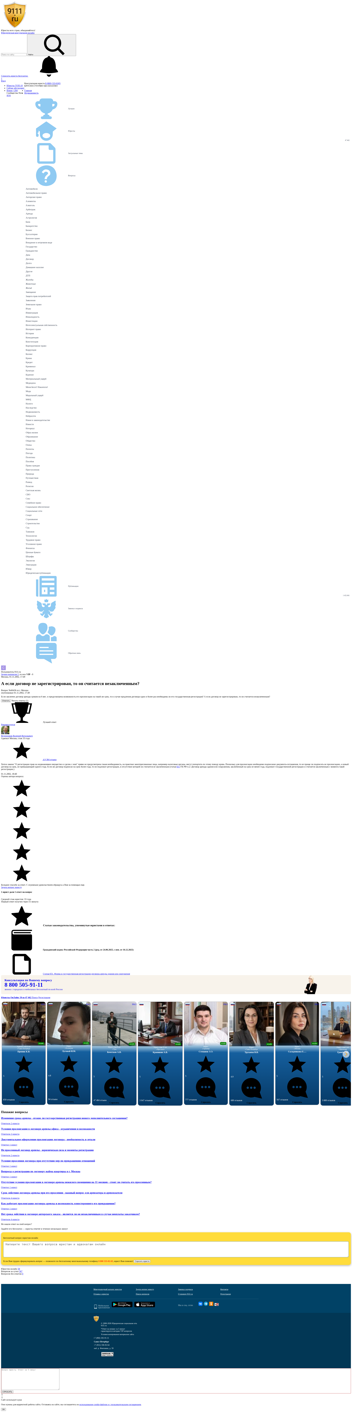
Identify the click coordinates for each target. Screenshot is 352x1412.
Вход (3, 81)
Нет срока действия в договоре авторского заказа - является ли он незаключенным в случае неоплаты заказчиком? (70, 1214)
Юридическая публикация (38, 573)
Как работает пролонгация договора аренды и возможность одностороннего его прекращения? (58, 1203)
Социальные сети (34, 511)
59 (19, 1269)
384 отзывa (49, 759)
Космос (29, 354)
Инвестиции (32, 321)
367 (20, 1271)
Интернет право (33, 329)
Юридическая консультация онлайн (18, 33)
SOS (9, 95)
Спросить (24, 1102)
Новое (12, 90)
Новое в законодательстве (38, 420)
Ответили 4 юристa (10, 1198)
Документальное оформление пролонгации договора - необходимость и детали (48, 1139)
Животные (31, 284)
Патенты (30, 449)
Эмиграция (31, 565)
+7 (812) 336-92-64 (101, 1345)
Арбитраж (30, 209)
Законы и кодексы (185, 1289)
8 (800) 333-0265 (53, 83)
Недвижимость (33, 412)
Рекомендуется (8, 724)
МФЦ (28, 399)
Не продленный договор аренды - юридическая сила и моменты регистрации (47, 1150)
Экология (30, 560)
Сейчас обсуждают (15, 88)
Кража (29, 358)
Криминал (30, 366)
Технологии (31, 536)
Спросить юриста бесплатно (14, 76)
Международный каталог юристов (108, 1289)
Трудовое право (33, 540)
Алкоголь (30, 205)
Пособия (30, 461)
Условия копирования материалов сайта (117, 1334)
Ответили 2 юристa (10, 1123)
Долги (29, 263)
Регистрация (44, 997)
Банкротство (32, 226)
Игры (28, 308)
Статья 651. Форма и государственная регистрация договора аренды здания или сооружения (86, 974)
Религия (29, 486)
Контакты (224, 1289)
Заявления (30, 300)
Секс (28, 498)
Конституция (32, 342)
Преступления (32, 470)
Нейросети (31, 416)
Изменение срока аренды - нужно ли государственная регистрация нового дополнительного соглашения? (64, 1118)
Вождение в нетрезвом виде (39, 242)
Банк (28, 222)
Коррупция (31, 350)
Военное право (33, 238)
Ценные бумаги (33, 552)
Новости (30, 424)
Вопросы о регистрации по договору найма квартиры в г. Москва (40, 1171)
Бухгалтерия (31, 234)
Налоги (29, 403)
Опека (29, 445)
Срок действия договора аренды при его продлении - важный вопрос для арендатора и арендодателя (61, 1192)
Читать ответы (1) (20, 700)
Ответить (6, 701)
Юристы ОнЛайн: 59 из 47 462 (16, 997)
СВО (28, 494)
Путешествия (32, 478)
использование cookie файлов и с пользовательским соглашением (110, 1404)
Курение (30, 375)
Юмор (28, 569)
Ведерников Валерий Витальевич (17, 736)
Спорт (29, 515)
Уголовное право (34, 544)
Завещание (31, 292)
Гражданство (32, 251)
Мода (28, 391)
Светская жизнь (33, 490)
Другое (29, 271)
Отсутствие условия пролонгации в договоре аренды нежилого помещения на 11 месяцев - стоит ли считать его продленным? (76, 1182)
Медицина (31, 383)
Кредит (29, 362)
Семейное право (33, 503)
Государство (31, 246)
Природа (30, 474)
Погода (29, 453)
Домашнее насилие (35, 267)
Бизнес (29, 230)
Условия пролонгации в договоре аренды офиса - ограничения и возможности (48, 1128)
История (30, 333)
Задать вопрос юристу (11, 887)
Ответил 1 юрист (9, 1145)
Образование (32, 437)
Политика (30, 457)
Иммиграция (32, 313)
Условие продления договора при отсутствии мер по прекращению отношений (48, 1160)
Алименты (31, 201)
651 (178, 767)
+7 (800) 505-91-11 (101, 1338)
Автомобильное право (36, 193)
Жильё (29, 288)
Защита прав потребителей (38, 296)
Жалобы (29, 280)
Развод (29, 482)
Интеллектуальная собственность (41, 325)
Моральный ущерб (34, 395)
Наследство (31, 408)
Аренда (29, 213)
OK (3, 1409)
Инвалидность (32, 317)
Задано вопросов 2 (10, 674)
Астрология (31, 218)
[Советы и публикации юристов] (15, 28)
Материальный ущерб (36, 379)
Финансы (30, 548)
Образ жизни (32, 432)
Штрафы (30, 556)
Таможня (30, 532)
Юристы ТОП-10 (15, 85)
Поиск (35, 997)
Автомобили (32, 189)
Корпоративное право (36, 346)
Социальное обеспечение (38, 507)
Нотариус (30, 428)
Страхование (32, 519)
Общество (30, 441)
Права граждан (33, 465)
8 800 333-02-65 (105, 1261)
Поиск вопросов (142, 1294)
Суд (27, 527)
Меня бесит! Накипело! (37, 387)
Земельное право (34, 304)
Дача (28, 255)
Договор (30, 259)
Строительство (33, 523)
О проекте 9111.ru (185, 1294)
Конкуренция (32, 337)
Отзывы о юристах (101, 1294)
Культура (30, 370)
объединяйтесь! (28, 30)
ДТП (28, 275)
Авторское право (34, 197)
